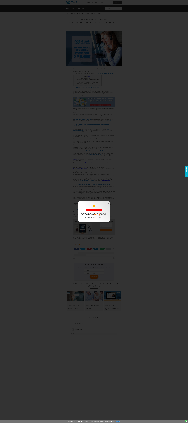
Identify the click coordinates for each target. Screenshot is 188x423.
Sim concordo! (118, 421)
